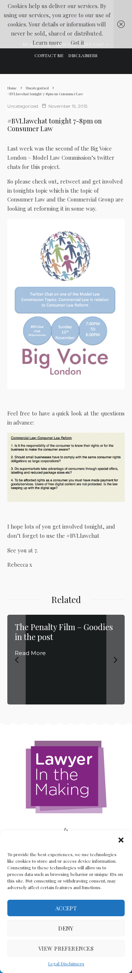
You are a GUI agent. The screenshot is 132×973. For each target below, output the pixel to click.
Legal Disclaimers (66, 963)
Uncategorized (22, 106)
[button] (121, 840)
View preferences (66, 948)
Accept (66, 908)
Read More (30, 653)
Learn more (47, 42)
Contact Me (48, 55)
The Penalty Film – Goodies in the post (64, 631)
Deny (66, 928)
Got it (77, 42)
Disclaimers (83, 55)
